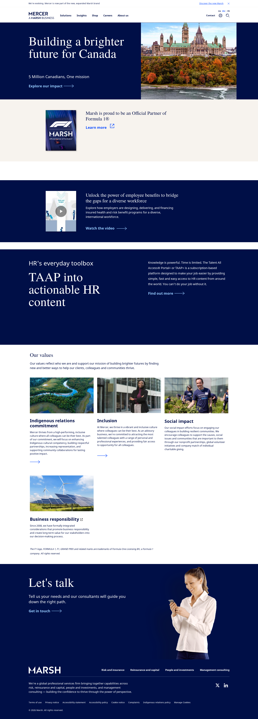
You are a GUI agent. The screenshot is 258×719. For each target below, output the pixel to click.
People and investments (179, 670)
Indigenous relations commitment (52, 423)
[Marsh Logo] (45, 671)
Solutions (65, 15)
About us (123, 15)
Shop (95, 15)
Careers (107, 15)
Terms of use (35, 702)
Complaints (134, 702)
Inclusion (107, 420)
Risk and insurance (113, 670)
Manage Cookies (182, 702)
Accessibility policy (98, 702)
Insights (82, 15)
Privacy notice (52, 702)
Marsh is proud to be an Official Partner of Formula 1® (126, 116)
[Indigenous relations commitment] (35, 462)
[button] (228, 3)
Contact (210, 15)
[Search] (227, 15)
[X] (217, 685)
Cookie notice (118, 702)
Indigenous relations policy (157, 702)
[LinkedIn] (226, 685)
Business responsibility (55, 519)
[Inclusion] (102, 455)
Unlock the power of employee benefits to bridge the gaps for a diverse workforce (132, 198)
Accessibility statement (74, 702)
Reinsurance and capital (144, 670)
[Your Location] (220, 15)
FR (228, 11)
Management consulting (214, 670)
